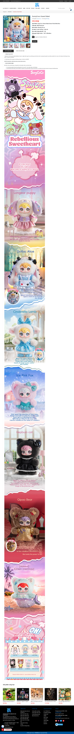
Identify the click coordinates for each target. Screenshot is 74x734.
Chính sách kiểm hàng (24, 713)
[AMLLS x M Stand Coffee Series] (37, 694)
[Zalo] (2, 726)
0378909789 (7, 1)
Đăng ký (66, 1)
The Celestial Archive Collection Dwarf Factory (51, 701)
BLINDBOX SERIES (13, 8)
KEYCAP (42, 8)
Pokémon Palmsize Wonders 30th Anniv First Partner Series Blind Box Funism (9, 701)
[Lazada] (58, 720)
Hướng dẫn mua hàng (36, 711)
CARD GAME (37, 8)
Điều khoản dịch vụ (35, 715)
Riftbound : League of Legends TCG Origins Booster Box (23, 701)
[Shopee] (56, 720)
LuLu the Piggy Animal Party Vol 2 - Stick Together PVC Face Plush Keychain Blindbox (65, 701)
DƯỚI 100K (28, 8)
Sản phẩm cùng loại (8, 684)
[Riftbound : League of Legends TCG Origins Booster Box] (23, 694)
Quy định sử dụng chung (24, 725)
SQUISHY (47, 8)
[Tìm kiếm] (70, 8)
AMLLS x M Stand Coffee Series (37, 701)
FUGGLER (32, 8)
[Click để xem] (16, 29)
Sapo (46, 732)
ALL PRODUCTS (6, 8)
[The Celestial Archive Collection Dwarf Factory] (51, 694)
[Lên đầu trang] (72, 732)
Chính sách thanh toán (24, 715)
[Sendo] (63, 720)
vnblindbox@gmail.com (16, 1)
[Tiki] (61, 720)
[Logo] (37, 5)
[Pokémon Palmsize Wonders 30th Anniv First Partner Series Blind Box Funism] (9, 694)
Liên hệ (70, 1)
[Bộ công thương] (59, 724)
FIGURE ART (20, 8)
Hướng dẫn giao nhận (36, 714)
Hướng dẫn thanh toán (36, 712)
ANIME (24, 8)
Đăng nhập (61, 1)
